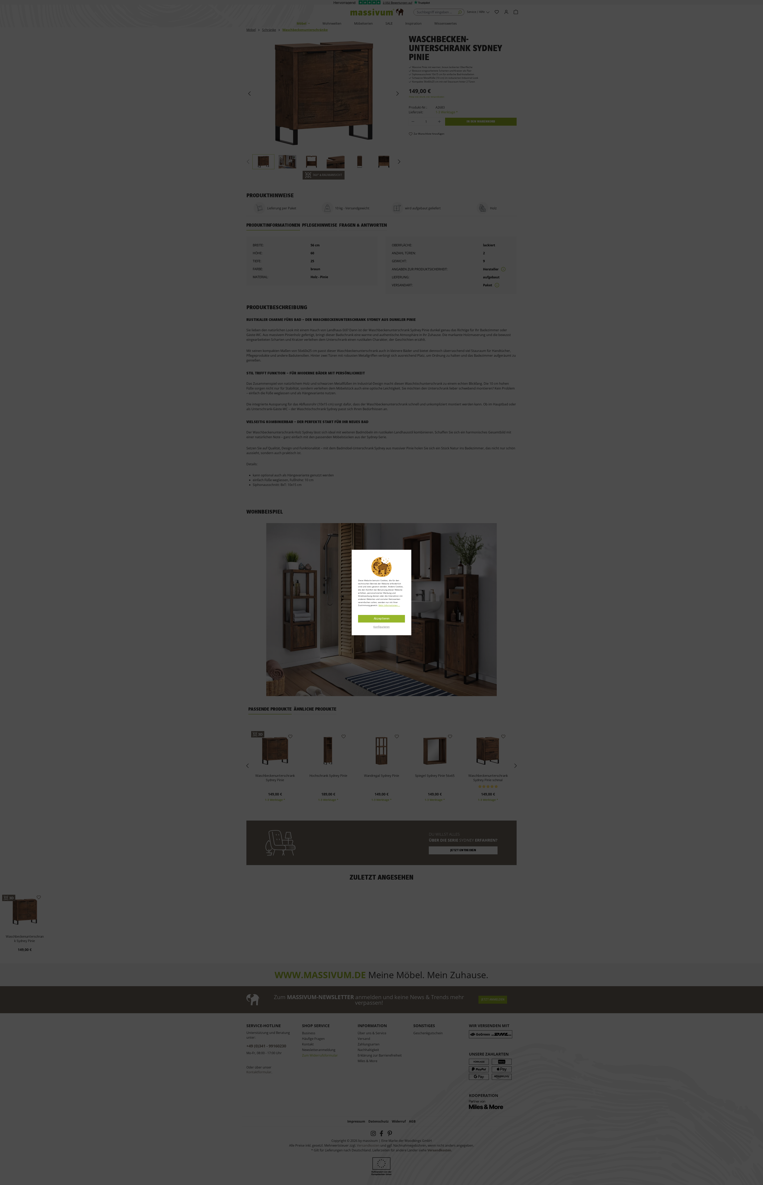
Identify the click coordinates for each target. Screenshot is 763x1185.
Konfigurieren (381, 626)
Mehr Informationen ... (389, 605)
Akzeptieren (381, 618)
